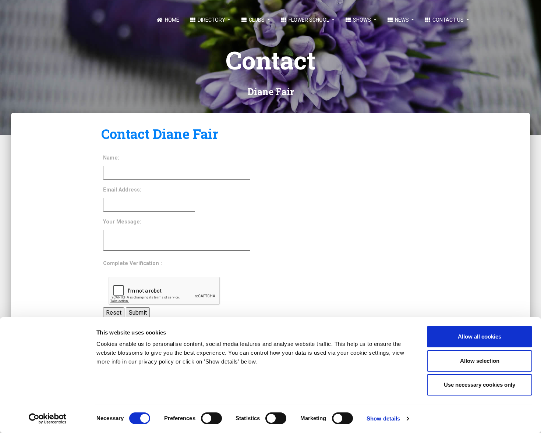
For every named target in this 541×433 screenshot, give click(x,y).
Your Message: (122, 222)
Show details (383, 418)
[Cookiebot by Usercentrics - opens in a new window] (47, 418)
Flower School (308, 20)
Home (171, 20)
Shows (362, 20)
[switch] (211, 418)
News (402, 20)
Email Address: (122, 190)
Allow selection (479, 361)
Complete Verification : (132, 263)
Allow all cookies (479, 336)
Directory (211, 20)
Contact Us (448, 20)
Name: (111, 158)
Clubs (257, 20)
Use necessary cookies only (479, 385)
